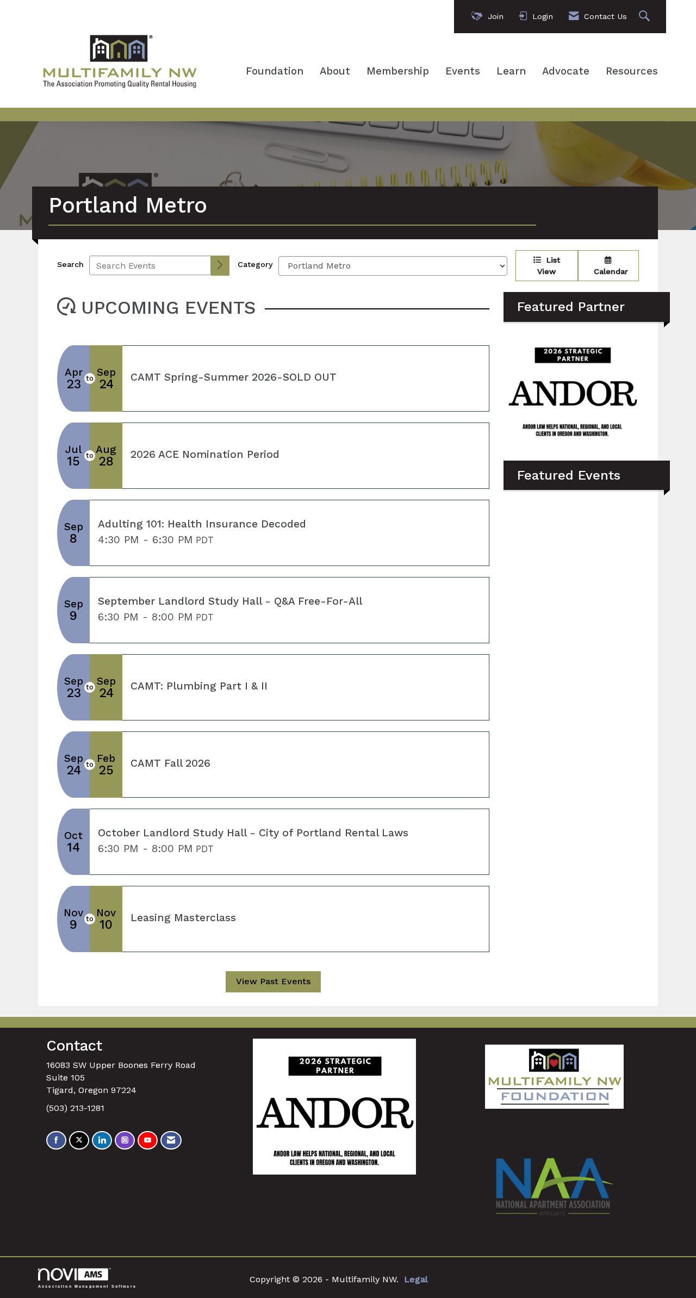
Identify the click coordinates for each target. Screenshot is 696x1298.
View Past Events (273, 981)
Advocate (565, 71)
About (335, 71)
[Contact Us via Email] (171, 1140)
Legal (416, 1279)
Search (70, 264)
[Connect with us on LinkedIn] (102, 1140)
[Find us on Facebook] (56, 1140)
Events (462, 71)
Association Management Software (87, 1286)
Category (255, 264)
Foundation (274, 71)
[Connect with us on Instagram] (125, 1140)
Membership (397, 71)
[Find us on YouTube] (148, 1140)
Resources (632, 71)
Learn (511, 71)
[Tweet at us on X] (79, 1140)
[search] (220, 266)
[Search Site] (645, 16)
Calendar (608, 271)
